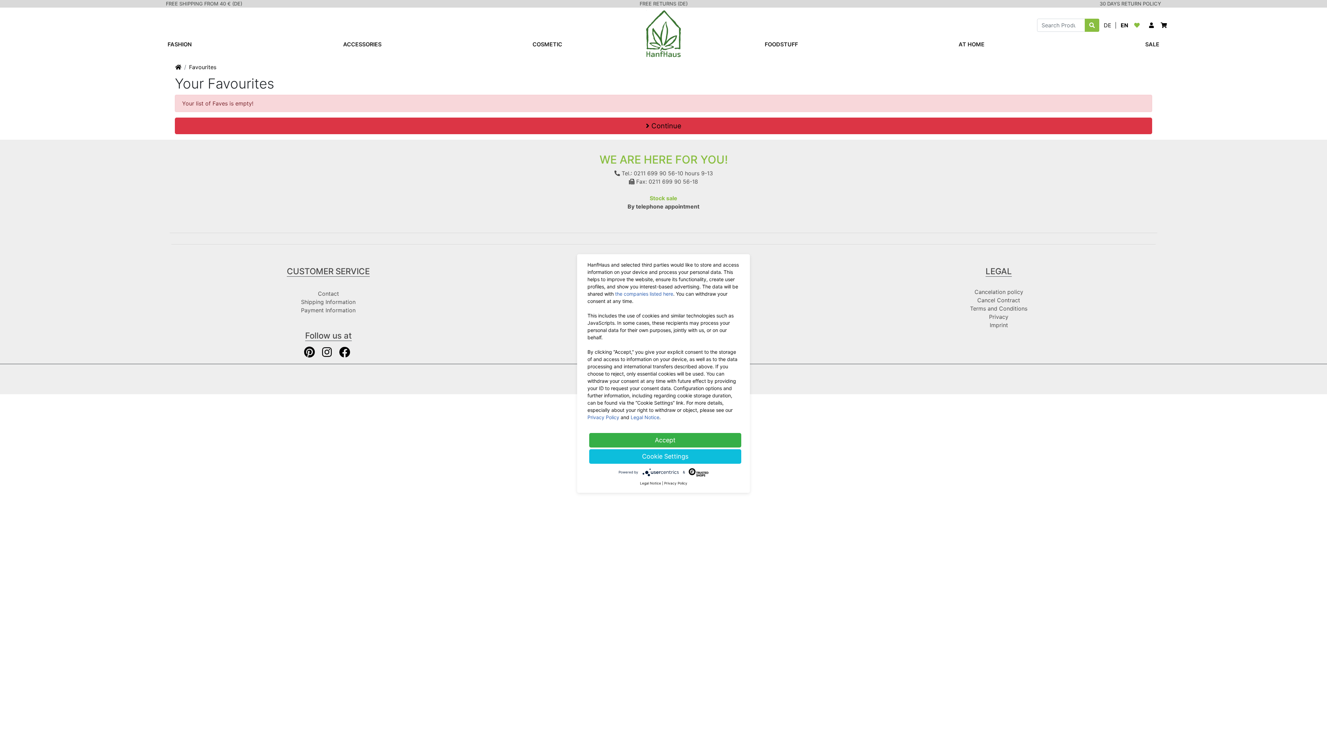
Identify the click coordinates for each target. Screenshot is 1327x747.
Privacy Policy (603, 417)
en (1124, 25)
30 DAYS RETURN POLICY (1130, 4)
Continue (665, 126)
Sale (1152, 44)
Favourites (202, 67)
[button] (1151, 25)
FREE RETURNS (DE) (664, 4)
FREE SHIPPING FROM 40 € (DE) (204, 4)
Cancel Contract (998, 300)
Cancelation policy (999, 291)
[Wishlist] (1138, 25)
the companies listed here (644, 294)
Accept (665, 440)
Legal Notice (645, 417)
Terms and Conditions (998, 308)
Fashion (180, 44)
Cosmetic (547, 44)
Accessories (362, 44)
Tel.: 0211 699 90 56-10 (651, 173)
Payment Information (328, 310)
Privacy (998, 316)
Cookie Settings (665, 456)
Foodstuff (781, 44)
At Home (972, 44)
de (1107, 25)
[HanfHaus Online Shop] (663, 33)
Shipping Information (328, 301)
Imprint (999, 325)
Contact (328, 293)
